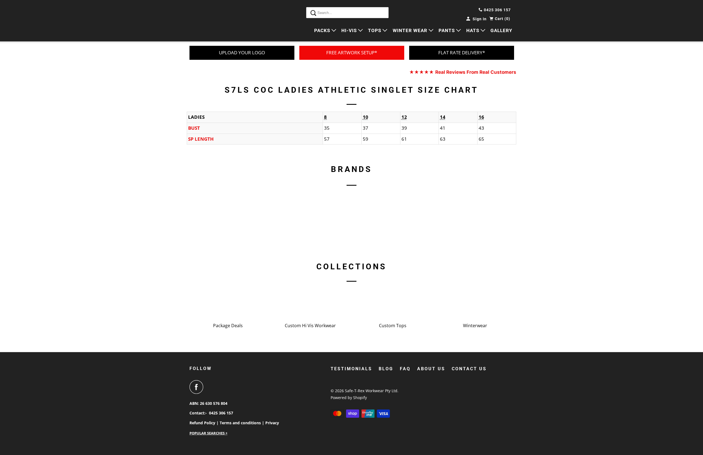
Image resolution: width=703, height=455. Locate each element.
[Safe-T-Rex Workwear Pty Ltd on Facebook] (197, 387)
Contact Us (469, 368)
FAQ (405, 368)
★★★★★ (462, 72)
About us (431, 368)
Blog (386, 368)
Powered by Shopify (349, 397)
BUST (194, 128)
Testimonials (351, 368)
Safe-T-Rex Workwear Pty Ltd (371, 390)
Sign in (480, 19)
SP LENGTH (201, 139)
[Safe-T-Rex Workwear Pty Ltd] (214, 20)
